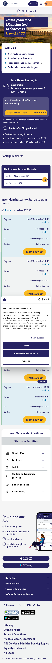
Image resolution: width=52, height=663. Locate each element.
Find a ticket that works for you (23, 67)
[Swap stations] (44, 179)
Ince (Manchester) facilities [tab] (26, 433)
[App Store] (28, 612)
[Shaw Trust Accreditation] (11, 612)
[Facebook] (24, 605)
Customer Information (15, 589)
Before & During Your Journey (19, 594)
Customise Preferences (24, 353)
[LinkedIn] (38, 605)
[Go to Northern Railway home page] (10, 5)
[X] (20, 605)
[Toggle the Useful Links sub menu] (47, 578)
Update (8, 210)
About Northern (12, 583)
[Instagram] (34, 605)
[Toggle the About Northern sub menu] (47, 583)
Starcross (17, 85)
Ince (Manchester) (22, 80)
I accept (26, 345)
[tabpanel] (26, 473)
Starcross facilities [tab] (26, 441)
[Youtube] (29, 605)
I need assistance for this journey (24, 62)
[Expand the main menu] (41, 3)
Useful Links (11, 578)
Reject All (26, 361)
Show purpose (37, 338)
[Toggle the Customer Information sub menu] (47, 588)
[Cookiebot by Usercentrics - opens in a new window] (38, 300)
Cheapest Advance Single (26, 112)
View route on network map (21, 54)
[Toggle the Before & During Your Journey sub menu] (47, 594)
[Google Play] (11, 618)
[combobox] (26, 176)
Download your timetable (20, 58)
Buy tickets (33, 4)
